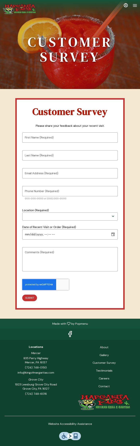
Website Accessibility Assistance (70, 424)
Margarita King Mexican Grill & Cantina (104, 402)
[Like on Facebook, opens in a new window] (70, 335)
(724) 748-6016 (36, 394)
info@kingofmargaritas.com (36, 372)
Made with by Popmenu (45, 323)
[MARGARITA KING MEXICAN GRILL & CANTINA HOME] (19, 9)
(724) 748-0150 (36, 367)
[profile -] (126, 5)
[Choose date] (113, 234)
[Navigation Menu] (135, 5)
